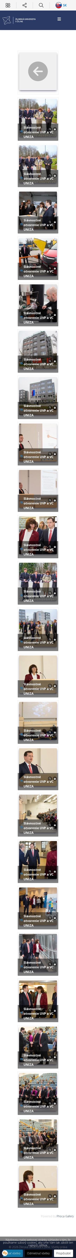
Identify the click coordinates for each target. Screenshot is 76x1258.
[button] (5, 1253)
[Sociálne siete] (24, 5)
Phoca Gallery (65, 1216)
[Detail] (50, 129)
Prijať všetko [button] (12, 1253)
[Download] (55, 129)
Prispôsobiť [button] (63, 1253)
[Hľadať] (41, 5)
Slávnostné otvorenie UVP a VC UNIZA (39, 132)
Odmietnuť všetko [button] (38, 1253)
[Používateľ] (7, 5)
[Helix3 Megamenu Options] (59, 19)
